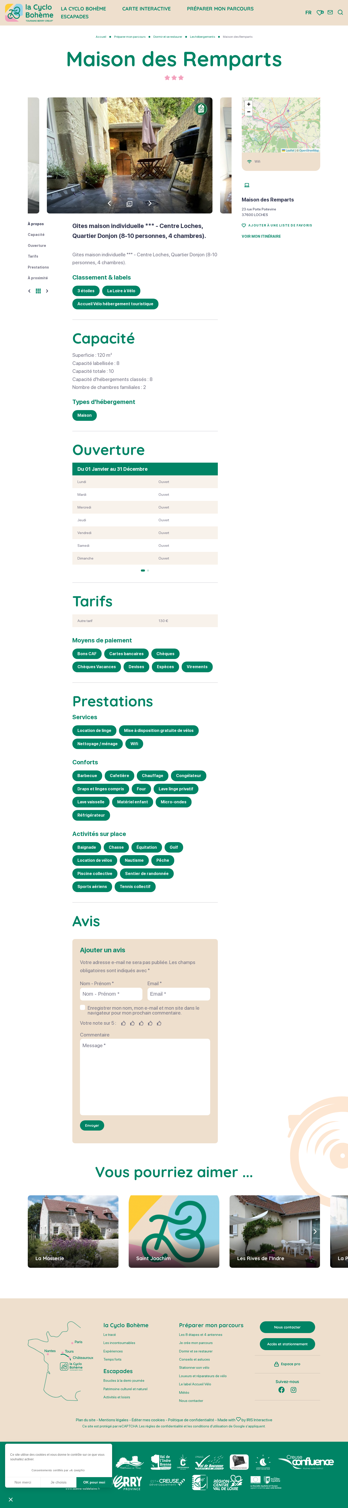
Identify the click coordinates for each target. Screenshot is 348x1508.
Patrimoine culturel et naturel (125, 1389)
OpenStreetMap (309, 150)
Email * (155, 983)
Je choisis (58, 1482)
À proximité (38, 278)
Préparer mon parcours (130, 37)
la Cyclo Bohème (126, 1325)
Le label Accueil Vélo (195, 1384)
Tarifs (33, 257)
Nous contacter (191, 1401)
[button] (150, 203)
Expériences (113, 1351)
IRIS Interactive (259, 1419)
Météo (184, 1392)
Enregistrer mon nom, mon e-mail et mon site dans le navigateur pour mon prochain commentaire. (143, 1011)
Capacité (36, 235)
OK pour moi (94, 1482)
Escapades (75, 16)
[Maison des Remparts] (129, 155)
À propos (36, 224)
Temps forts (112, 1359)
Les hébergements (203, 37)
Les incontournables (119, 1343)
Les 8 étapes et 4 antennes (200, 1335)
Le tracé (109, 1335)
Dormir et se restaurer (168, 37)
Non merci (23, 1482)
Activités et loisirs (116, 1397)
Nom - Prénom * (97, 983)
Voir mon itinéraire (261, 236)
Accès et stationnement (287, 1344)
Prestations (38, 267)
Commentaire (95, 1035)
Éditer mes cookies (148, 1419)
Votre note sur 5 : (98, 1023)
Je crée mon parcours (196, 1343)
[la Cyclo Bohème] (29, 13)
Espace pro (290, 1364)
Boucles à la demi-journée (123, 1380)
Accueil (101, 37)
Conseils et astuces (194, 1359)
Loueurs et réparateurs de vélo (203, 1376)
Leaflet (289, 150)
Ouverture (37, 246)
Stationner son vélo (194, 1367)
